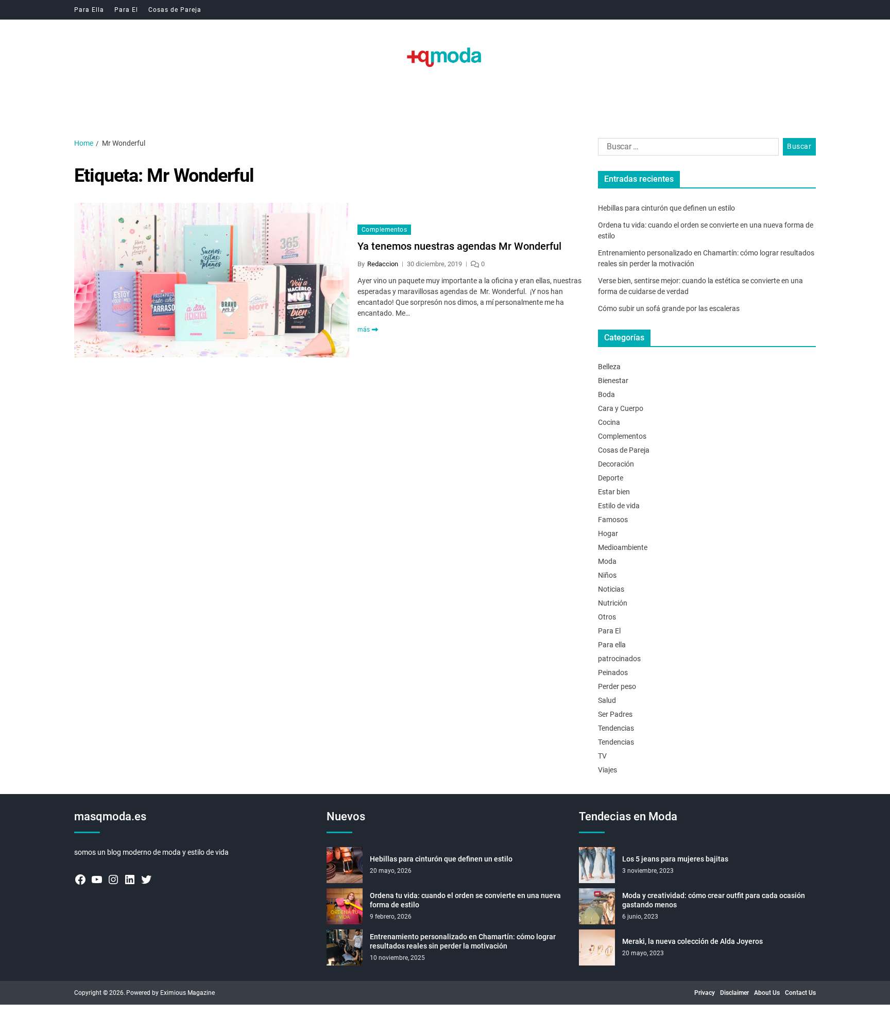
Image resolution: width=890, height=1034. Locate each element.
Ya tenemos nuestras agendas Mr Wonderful (459, 246)
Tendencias (616, 728)
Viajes (607, 770)
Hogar (608, 533)
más (363, 329)
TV (602, 756)
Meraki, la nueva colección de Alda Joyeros (692, 941)
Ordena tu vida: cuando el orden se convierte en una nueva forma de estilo (465, 900)
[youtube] (97, 879)
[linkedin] (130, 879)
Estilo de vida (619, 506)
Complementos (384, 229)
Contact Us (800, 992)
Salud (607, 700)
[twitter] (146, 879)
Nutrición (612, 603)
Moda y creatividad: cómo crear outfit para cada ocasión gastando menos (713, 900)
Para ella (612, 645)
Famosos (613, 519)
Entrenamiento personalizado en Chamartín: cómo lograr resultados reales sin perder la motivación (463, 941)
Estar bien (614, 492)
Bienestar (613, 380)
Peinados (613, 672)
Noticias (611, 589)
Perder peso (617, 686)
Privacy (704, 992)
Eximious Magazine (187, 992)
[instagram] (113, 879)
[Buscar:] (686, 149)
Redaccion (382, 264)
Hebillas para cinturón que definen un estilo (666, 208)
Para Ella (89, 9)
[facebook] (80, 879)
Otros (607, 617)
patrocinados (619, 658)
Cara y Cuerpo (620, 408)
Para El (126, 9)
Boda (606, 394)
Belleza (609, 367)
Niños (607, 575)
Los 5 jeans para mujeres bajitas (675, 859)
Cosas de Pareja (174, 9)
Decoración (616, 464)
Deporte (610, 478)
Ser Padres (615, 714)
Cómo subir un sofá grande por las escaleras (669, 308)
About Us (767, 992)
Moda (607, 561)
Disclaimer (734, 992)
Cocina (609, 422)
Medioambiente (622, 547)
